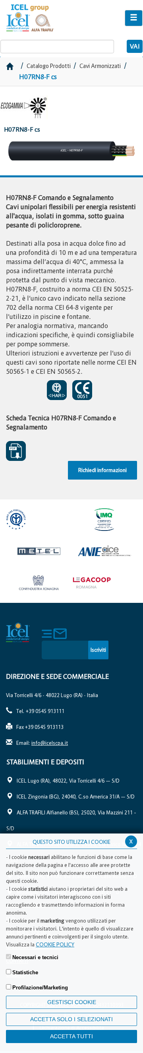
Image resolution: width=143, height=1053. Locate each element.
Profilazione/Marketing (40, 988)
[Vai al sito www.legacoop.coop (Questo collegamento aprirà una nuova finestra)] (104, 583)
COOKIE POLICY (55, 944)
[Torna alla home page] (47, 18)
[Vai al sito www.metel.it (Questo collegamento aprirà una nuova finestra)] (39, 551)
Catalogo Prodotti (49, 65)
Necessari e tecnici (35, 957)
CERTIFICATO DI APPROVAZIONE (59, 390)
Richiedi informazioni (102, 470)
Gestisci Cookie (71, 1002)
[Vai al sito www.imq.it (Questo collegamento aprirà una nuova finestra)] (104, 519)
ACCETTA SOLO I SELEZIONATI (71, 1019)
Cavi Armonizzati (100, 65)
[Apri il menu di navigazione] (134, 18)
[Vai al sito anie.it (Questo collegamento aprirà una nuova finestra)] (104, 551)
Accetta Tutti (71, 1036)
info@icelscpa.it (49, 743)
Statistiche (25, 972)
